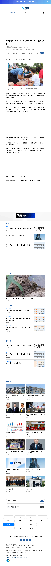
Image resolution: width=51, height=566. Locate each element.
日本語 (37, 5)
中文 (40, 5)
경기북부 (20, 524)
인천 (42, 517)
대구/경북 (31, 517)
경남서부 (31, 528)
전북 (8, 528)
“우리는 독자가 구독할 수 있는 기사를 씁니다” (25, 2)
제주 (42, 528)
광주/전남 (8, 520)
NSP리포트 (19, 13)
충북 (42, 524)
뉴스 (7, 13)
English (33, 5)
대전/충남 (20, 520)
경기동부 (42, 520)
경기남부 (8, 524)
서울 (8, 517)
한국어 (30, 5)
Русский (43, 5)
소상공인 (25, 13)
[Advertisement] (25, 27)
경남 (20, 528)
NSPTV (34, 13)
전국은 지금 (12, 13)
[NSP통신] (25, 8)
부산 (20, 517)
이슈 (30, 13)
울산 (31, 520)
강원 (31, 524)
